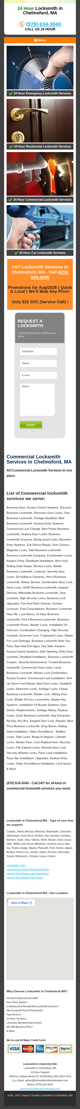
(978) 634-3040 (43, 24)
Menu (41, 40)
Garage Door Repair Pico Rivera (25, 877)
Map (14, 1080)
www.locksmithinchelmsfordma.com (40, 1088)
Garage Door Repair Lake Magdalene (28, 873)
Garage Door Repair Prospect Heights (28, 869)
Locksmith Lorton (16, 865)
